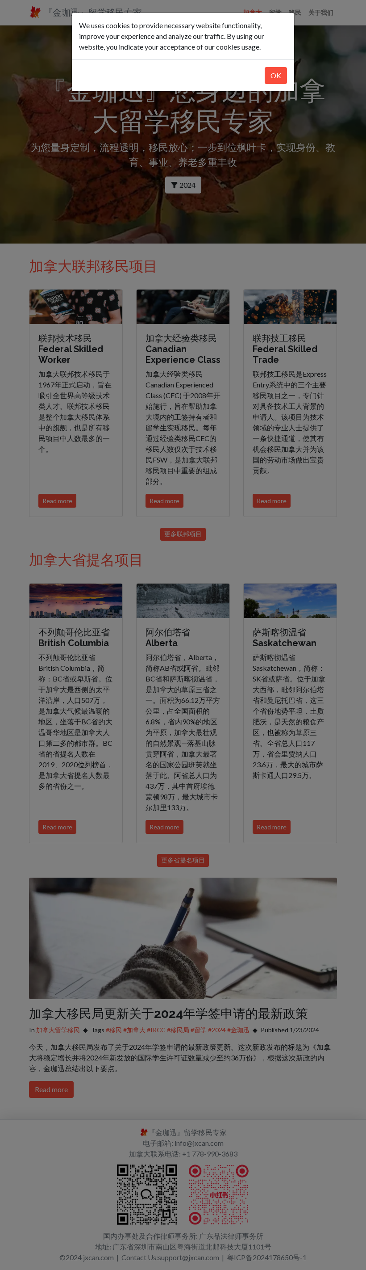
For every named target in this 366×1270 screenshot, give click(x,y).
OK (275, 75)
